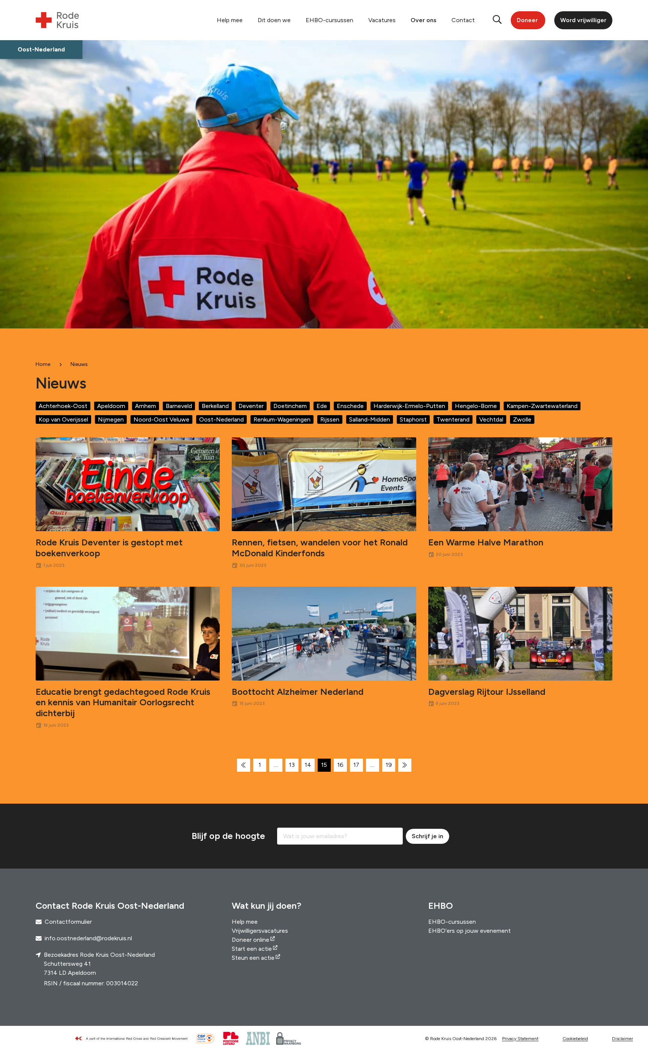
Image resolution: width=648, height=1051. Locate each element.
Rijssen (329, 419)
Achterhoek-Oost (63, 406)
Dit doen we (274, 20)
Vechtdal (491, 419)
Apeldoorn (111, 406)
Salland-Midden (369, 419)
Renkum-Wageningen (282, 419)
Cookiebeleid (575, 1038)
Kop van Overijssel (63, 419)
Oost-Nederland (221, 419)
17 (356, 764)
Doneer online (250, 939)
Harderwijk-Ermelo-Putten (409, 406)
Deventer (251, 406)
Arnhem (145, 406)
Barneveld (179, 406)
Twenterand (453, 419)
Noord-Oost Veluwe (161, 419)
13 (292, 764)
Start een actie (252, 948)
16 (340, 764)
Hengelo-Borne (476, 406)
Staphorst (413, 419)
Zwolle (522, 419)
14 (307, 764)
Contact (463, 20)
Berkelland (215, 406)
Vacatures (382, 20)
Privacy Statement (520, 1038)
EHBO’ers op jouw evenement (469, 930)
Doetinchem (290, 406)
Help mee (230, 20)
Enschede (350, 406)
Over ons (423, 20)
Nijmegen (111, 419)
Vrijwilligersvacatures (260, 930)
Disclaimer (622, 1038)
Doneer (527, 20)
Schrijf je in (427, 836)
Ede (321, 406)
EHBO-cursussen (329, 20)
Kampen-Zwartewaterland (542, 406)
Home (43, 364)
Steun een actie (253, 957)
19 (389, 764)
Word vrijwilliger (583, 20)
